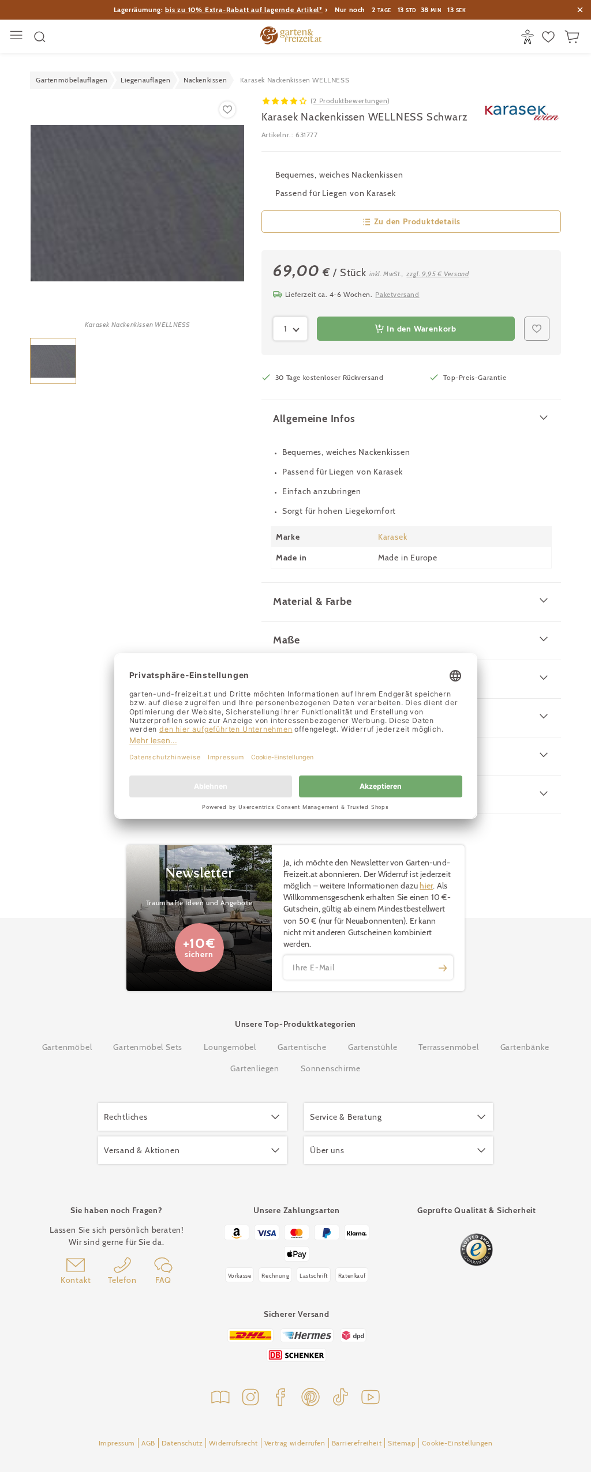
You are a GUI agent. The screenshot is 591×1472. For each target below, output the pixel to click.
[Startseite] (291, 37)
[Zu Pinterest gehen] (310, 1398)
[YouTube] (370, 1398)
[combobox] (290, 328)
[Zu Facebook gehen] (280, 1398)
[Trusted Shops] (476, 1249)
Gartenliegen (254, 1068)
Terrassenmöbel (448, 1047)
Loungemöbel (230, 1047)
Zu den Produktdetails (417, 221)
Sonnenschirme (330, 1068)
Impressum (117, 1443)
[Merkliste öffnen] (550, 37)
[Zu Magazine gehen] (220, 1398)
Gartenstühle (373, 1047)
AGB (148, 1443)
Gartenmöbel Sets (147, 1047)
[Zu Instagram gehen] (250, 1398)
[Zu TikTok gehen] (340, 1398)
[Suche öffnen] (39, 36)
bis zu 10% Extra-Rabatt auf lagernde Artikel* (244, 9)
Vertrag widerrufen (295, 1443)
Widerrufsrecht (233, 1443)
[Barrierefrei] (529, 36)
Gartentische (302, 1047)
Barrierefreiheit (357, 1443)
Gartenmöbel (67, 1047)
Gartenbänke (524, 1047)
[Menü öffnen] (17, 36)
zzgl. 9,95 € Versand (437, 273)
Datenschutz (182, 1443)
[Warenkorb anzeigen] (573, 37)
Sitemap (402, 1443)
